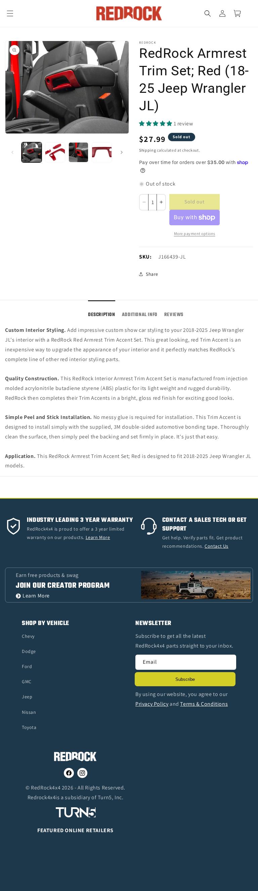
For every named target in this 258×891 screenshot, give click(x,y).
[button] (14, 13)
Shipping (147, 150)
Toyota (29, 727)
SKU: (145, 256)
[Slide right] (121, 152)
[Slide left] (12, 152)
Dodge (29, 651)
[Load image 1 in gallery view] (32, 152)
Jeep (27, 697)
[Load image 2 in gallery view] (55, 152)
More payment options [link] (194, 233)
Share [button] (152, 274)
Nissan (29, 712)
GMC (27, 682)
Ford (27, 666)
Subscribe (185, 679)
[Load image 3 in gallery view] (79, 152)
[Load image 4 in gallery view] (102, 152)
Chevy (28, 636)
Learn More (36, 595)
